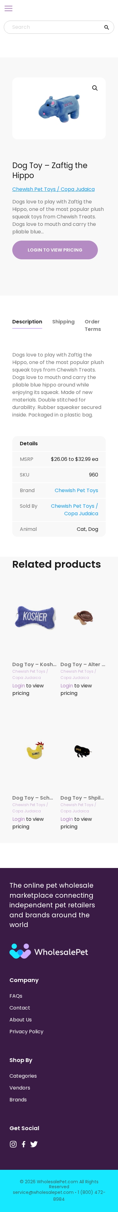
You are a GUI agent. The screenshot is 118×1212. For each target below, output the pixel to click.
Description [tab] (27, 321)
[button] (95, 88)
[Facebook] (23, 1144)
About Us (20, 1019)
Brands (18, 1099)
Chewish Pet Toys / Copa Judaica (53, 189)
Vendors (19, 1087)
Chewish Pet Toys (76, 490)
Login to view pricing (55, 250)
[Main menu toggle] (8, 8)
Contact (19, 1007)
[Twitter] (34, 1144)
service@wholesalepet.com (43, 1192)
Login (18, 685)
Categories (23, 1076)
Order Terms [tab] (93, 325)
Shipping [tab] (63, 321)
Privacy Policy (26, 1031)
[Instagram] (13, 1144)
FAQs (15, 996)
